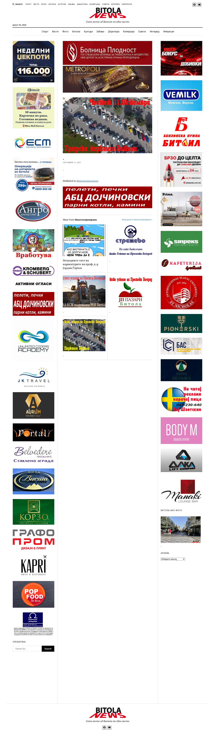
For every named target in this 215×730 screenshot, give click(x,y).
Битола (52, 4)
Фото (44, 4)
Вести (36, 4)
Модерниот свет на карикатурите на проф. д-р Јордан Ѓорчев (80, 264)
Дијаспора (82, 4)
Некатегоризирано (87, 181)
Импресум (127, 4)
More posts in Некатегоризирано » (137, 219)
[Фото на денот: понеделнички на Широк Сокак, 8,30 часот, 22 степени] (181, 529)
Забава (71, 4)
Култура (62, 4)
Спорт (28, 4)
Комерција (94, 4)
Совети (105, 4)
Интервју (115, 4)
